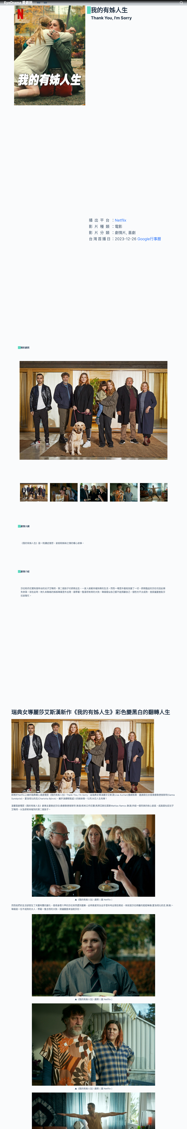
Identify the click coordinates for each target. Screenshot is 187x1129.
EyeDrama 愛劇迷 (18, 3)
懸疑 (38, 3)
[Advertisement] (130, 264)
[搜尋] (181, 2)
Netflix (120, 220)
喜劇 (45, 3)
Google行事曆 (148, 239)
